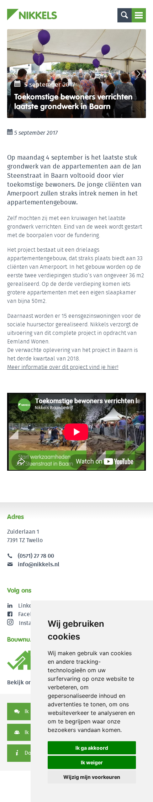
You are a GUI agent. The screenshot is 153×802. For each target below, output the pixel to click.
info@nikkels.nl (37, 564)
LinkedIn (29, 606)
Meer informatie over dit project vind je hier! (62, 367)
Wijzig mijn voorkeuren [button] (91, 777)
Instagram (32, 623)
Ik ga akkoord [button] (91, 748)
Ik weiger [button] (92, 762)
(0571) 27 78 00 (36, 556)
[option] (76, 73)
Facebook (30, 614)
